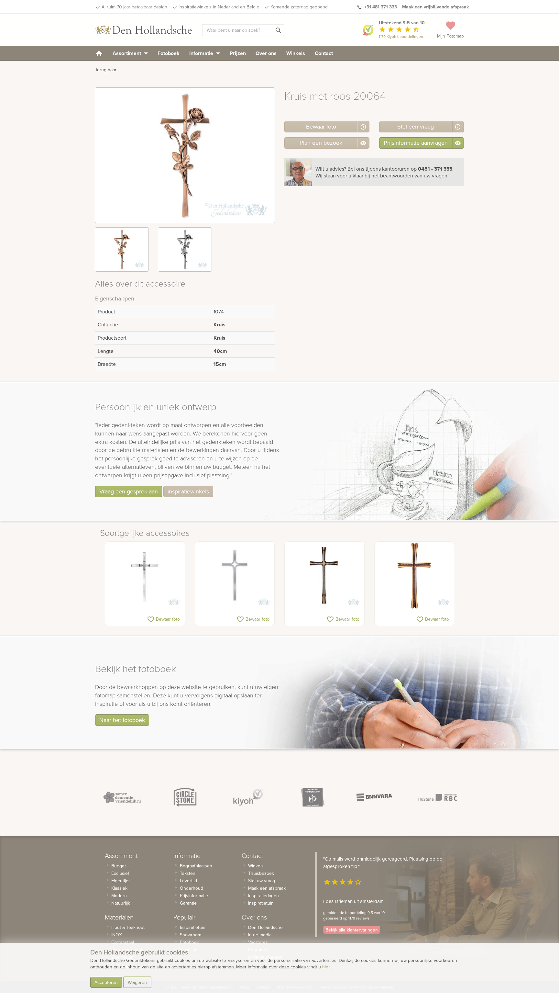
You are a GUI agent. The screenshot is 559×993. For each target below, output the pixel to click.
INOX (116, 934)
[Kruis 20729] (145, 576)
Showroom (190, 934)
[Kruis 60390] (414, 576)
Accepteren (106, 982)
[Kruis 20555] (235, 576)
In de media (259, 934)
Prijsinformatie (194, 895)
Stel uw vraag (261, 880)
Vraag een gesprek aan (128, 491)
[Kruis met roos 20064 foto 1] (121, 249)
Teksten (187, 873)
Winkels (295, 53)
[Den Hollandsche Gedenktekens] (143, 30)
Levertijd (188, 880)
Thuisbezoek (261, 873)
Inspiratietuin (192, 927)
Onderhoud (191, 888)
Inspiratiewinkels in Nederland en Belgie (219, 7)
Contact (324, 53)
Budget (118, 866)
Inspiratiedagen (263, 895)
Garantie (188, 903)
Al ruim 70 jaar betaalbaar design (134, 7)
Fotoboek (169, 53)
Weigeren (137, 982)
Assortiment (127, 53)
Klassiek (119, 888)
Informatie (201, 53)
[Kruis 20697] (324, 576)
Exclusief (120, 873)
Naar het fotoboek (122, 720)
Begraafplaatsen (196, 866)
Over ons (266, 53)
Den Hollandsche (265, 927)
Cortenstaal (122, 942)
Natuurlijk (120, 903)
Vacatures (258, 942)
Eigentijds (121, 880)
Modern (119, 895)
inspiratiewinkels (188, 491)
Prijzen (238, 53)
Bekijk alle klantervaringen (351, 930)
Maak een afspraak (267, 888)
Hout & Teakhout (128, 927)
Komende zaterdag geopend (299, 7)
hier (326, 967)
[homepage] (99, 53)
